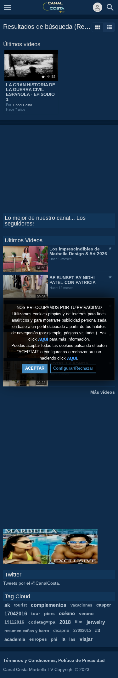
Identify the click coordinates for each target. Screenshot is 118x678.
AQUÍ (43, 339)
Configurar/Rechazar (73, 368)
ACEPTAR (34, 368)
